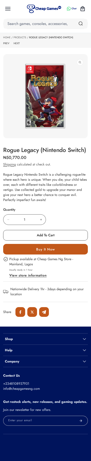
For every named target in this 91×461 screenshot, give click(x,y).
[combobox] (45, 24)
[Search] (80, 23)
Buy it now (45, 249)
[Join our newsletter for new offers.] (80, 421)
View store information (28, 275)
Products (20, 37)
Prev (6, 43)
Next (17, 43)
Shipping (9, 164)
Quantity (9, 210)
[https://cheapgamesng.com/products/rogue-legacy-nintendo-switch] (20, 312)
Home (7, 37)
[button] (7, 8)
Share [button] (7, 311)
